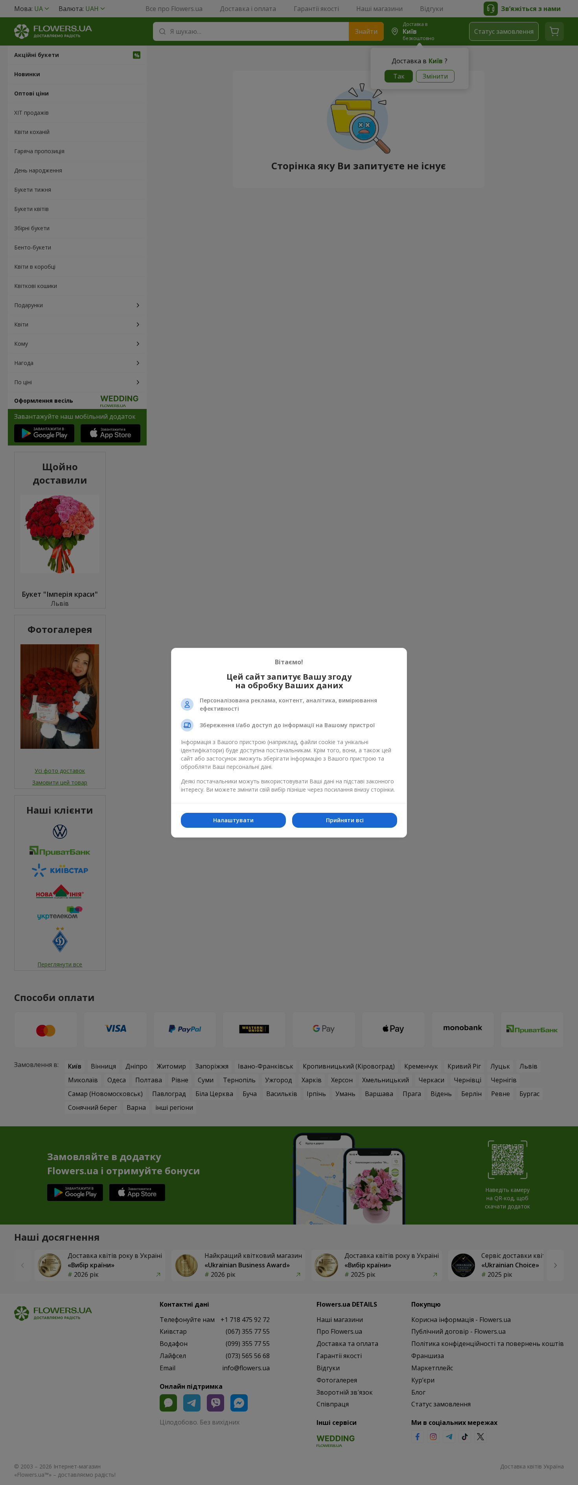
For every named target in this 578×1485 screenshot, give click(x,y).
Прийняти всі (345, 820)
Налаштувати (233, 820)
